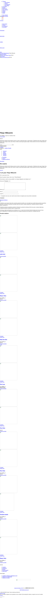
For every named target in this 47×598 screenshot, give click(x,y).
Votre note (2, 181)
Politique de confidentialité (7, 576)
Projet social (4, 571)
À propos (4, 567)
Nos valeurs (4, 27)
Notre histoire (4, 23)
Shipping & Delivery (6, 159)
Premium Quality (4, 514)
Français (3, 10)
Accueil (1, 53)
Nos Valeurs (7, 5)
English (3, 12)
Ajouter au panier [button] (3, 300)
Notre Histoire (7, 2)
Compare (1, 147)
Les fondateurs (5, 26)
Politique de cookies (6, 577)
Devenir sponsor (5, 570)
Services (6, 3)
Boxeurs (3, 7)
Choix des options (3, 343)
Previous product (3, 54)
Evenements (4, 6)
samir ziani (2, 254)
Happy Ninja (8, 55)
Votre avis (2, 189)
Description (4, 157)
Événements (4, 568)
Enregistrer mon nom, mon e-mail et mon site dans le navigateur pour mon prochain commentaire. (19, 195)
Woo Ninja (2, 428)
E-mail (1, 193)
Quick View (2, 251)
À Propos (4, 1)
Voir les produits (3, 256)
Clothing (4, 53)
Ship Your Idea (3, 339)
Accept (1, 595)
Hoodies (7, 53)
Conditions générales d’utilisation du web (9, 575)
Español (3, 11)
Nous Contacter (5, 9)
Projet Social (4, 8)
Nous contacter (5, 14)
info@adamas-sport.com (24, 589)
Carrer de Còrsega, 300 (18, 588)
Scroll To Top (2, 593)
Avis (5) (3, 158)
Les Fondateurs (7, 4)
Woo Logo (7, 57)
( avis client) (2, 136)
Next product (2, 56)
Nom (1, 191)
